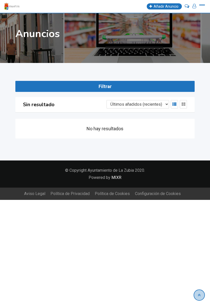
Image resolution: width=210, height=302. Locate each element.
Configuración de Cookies (158, 193)
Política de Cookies (112, 193)
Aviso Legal (34, 193)
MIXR (116, 177)
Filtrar (105, 86)
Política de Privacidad (70, 193)
